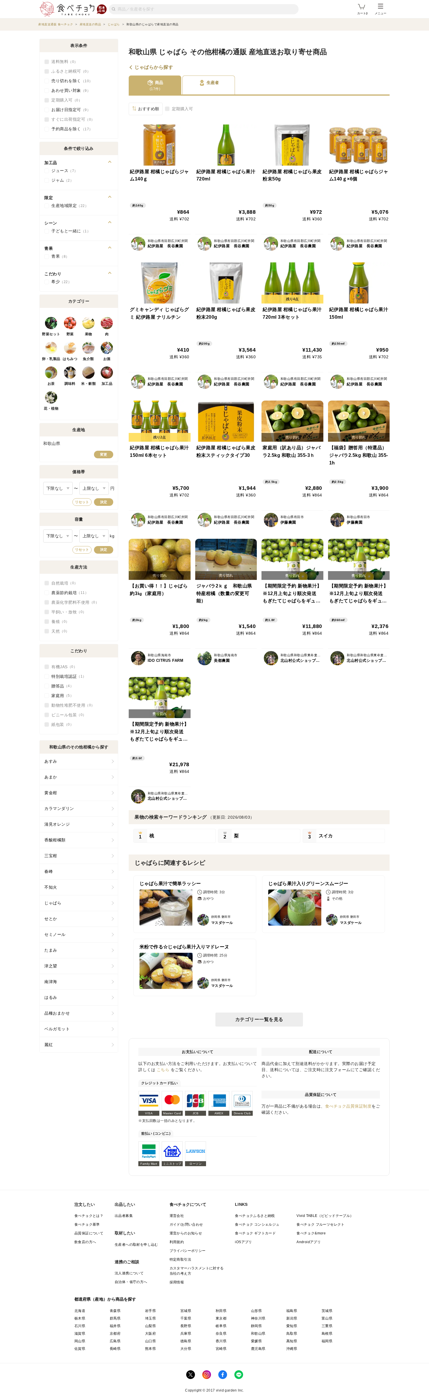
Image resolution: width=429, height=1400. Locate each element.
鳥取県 (291, 1333)
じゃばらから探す (154, 67)
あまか (50, 777)
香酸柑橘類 (55, 840)
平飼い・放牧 (67, 612)
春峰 (48, 871)
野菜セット (51, 334)
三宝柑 (50, 855)
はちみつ (70, 359)
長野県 (185, 1326)
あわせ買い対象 (69, 90)
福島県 (291, 1311)
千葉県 (185, 1318)
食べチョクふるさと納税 (255, 1216)
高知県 (291, 1341)
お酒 (107, 359)
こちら (163, 1069)
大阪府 (150, 1333)
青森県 (115, 1311)
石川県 (79, 1326)
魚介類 (88, 359)
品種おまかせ (57, 1013)
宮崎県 (221, 1349)
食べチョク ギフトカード (255, 1233)
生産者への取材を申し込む (136, 1245)
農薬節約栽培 (68, 592)
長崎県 (115, 1349)
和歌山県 (258, 1333)
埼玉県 (150, 1318)
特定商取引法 (180, 1259)
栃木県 (79, 1318)
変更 (103, 454)
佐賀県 (79, 1349)
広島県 (115, 1341)
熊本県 (150, 1349)
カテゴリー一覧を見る (259, 1019)
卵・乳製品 (51, 359)
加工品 (107, 384)
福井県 (115, 1326)
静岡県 (256, 1326)
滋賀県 (79, 1333)
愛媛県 (256, 1341)
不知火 (50, 887)
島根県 (327, 1333)
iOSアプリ (243, 1242)
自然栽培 (62, 583)
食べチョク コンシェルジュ (257, 1224)
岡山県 (79, 1341)
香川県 (221, 1341)
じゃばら (52, 903)
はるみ (50, 997)
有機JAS (62, 666)
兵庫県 (185, 1333)
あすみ (50, 761)
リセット (82, 502)
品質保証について (88, 1233)
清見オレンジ (57, 824)
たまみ (50, 950)
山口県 (150, 1341)
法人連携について (129, 1273)
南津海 (50, 981)
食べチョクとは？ (88, 1216)
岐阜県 (221, 1326)
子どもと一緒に (69, 231)
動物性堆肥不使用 (71, 705)
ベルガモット (57, 1029)
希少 (59, 281)
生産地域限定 (68, 205)
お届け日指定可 (69, 109)
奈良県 (221, 1333)
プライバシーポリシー (188, 1251)
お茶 (51, 384)
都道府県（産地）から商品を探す (105, 1299)
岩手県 (150, 1311)
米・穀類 (88, 384)
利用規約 (177, 1242)
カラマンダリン (59, 808)
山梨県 (150, 1326)
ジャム (60, 180)
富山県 (327, 1318)
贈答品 (60, 686)
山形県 (256, 1311)
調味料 (70, 384)
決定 (103, 502)
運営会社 (177, 1216)
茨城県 (327, 1311)
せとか (50, 918)
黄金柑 (50, 792)
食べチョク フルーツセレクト (321, 1224)
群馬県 (115, 1318)
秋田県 (221, 1311)
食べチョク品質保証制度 (348, 1106)
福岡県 (327, 1341)
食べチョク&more (311, 1233)
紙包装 (60, 724)
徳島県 (185, 1341)
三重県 (327, 1326)
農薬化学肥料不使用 (73, 602)
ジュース (62, 170)
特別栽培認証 (67, 676)
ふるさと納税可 (69, 71)
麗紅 (48, 1044)
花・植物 (51, 408)
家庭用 (60, 695)
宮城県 (185, 1311)
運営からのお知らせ (186, 1233)
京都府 (115, 1333)
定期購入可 (182, 108)
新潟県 (291, 1318)
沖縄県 (291, 1349)
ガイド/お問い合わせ (186, 1224)
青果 (58, 256)
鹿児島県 (258, 1349)
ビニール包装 (67, 715)
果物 (88, 334)
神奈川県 (258, 1318)
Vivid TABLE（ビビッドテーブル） (325, 1216)
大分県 (185, 1349)
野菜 (70, 334)
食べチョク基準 (87, 1224)
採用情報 (177, 1282)
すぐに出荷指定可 (71, 119)
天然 (58, 631)
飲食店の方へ (85, 1242)
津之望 (50, 966)
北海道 (79, 1311)
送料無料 (62, 61)
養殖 (58, 621)
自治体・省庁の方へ (131, 1282)
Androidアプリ (309, 1242)
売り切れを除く (70, 80)
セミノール (55, 934)
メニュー (380, 13)
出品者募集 (124, 1216)
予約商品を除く (70, 129)
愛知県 (291, 1326)
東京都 (221, 1318)
